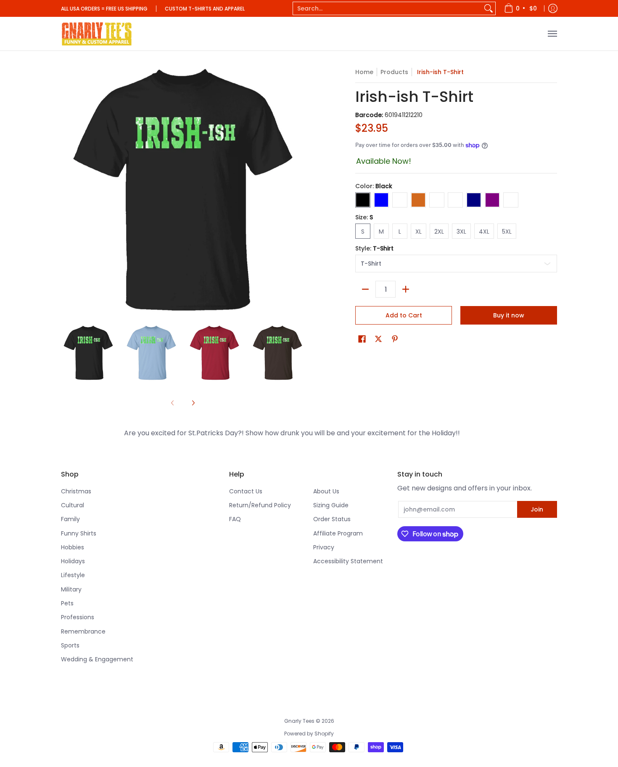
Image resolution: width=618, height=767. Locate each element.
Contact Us (245, 491)
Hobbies (72, 547)
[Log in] (552, 8)
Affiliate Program (338, 533)
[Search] (488, 8)
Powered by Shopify (309, 733)
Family (70, 519)
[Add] (406, 289)
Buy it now (508, 315)
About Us (326, 491)
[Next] (193, 403)
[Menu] (552, 34)
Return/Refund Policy (260, 505)
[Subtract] (365, 289)
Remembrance (83, 631)
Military (71, 589)
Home (364, 72)
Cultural (72, 505)
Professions (77, 617)
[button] (362, 339)
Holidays (73, 561)
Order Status (332, 519)
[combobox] (387, 8)
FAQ (235, 519)
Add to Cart (404, 315)
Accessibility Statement (348, 561)
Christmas (76, 491)
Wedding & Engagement (97, 659)
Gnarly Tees (299, 720)
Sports (70, 645)
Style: (374, 248)
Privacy (323, 547)
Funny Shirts (78, 533)
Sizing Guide (331, 505)
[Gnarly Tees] (96, 34)
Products (394, 72)
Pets (67, 603)
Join (537, 509)
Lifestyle (73, 575)
